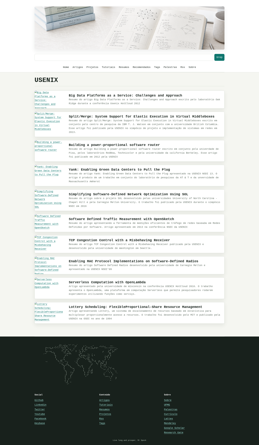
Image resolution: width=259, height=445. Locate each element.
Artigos (78, 67)
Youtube (40, 414)
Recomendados (142, 67)
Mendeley (170, 423)
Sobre (192, 67)
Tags (157, 67)
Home (66, 67)
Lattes (168, 418)
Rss (182, 67)
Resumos (124, 67)
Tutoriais (108, 67)
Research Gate (173, 432)
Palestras (170, 67)
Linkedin (40, 404)
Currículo (170, 414)
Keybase (40, 423)
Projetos (92, 67)
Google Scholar (174, 428)
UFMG (167, 404)
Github (39, 400)
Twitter (40, 409)
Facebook (40, 418)
